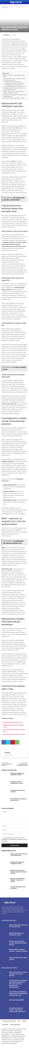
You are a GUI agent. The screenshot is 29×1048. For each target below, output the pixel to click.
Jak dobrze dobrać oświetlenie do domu (16, 782)
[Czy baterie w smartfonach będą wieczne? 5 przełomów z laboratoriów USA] (4, 994)
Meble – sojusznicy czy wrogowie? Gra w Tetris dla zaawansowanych (13, 92)
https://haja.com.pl (8, 754)
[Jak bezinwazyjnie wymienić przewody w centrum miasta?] (4, 974)
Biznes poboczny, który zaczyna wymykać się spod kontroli (18, 872)
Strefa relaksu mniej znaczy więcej (13, 81)
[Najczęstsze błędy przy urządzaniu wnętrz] (5, 775)
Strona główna (4, 6)
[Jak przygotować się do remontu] (5, 792)
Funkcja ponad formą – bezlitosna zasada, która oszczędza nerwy (14, 79)
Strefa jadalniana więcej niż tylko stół (14, 84)
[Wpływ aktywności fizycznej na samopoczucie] (5, 856)
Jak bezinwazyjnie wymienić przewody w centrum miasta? (18, 974)
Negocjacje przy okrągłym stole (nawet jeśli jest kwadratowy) (14, 95)
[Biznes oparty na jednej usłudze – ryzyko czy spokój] (5, 880)
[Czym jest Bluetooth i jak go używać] (5, 889)
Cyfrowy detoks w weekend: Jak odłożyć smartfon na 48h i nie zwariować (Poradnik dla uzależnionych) (18, 984)
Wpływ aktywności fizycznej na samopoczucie (18, 854)
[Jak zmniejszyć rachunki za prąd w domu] (5, 801)
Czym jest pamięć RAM (16, 1000)
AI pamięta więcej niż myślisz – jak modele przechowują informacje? (17, 1009)
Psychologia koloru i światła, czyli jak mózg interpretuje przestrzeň (14, 88)
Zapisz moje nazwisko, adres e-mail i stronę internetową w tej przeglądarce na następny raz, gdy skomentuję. (14, 839)
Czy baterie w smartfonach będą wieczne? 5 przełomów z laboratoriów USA (18, 993)
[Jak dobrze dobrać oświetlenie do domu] (5, 784)
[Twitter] (8, 742)
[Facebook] (3, 742)
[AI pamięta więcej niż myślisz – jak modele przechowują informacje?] (4, 1010)
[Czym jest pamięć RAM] (4, 1002)
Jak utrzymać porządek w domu (12, 722)
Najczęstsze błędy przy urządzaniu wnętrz (17, 773)
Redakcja (7, 35)
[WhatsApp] (17, 742)
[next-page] (5, 894)
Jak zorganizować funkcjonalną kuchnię (22, 764)
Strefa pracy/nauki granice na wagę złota (15, 83)
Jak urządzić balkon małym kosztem (14, 734)
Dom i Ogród (11, 6)
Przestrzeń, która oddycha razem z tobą (13, 98)
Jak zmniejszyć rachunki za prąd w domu (18, 799)
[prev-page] (2, 894)
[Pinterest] (12, 742)
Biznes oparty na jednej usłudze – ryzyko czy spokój (17, 880)
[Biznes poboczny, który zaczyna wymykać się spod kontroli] (5, 872)
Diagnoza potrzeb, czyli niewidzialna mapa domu (14, 76)
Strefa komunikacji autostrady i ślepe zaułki (15, 86)
